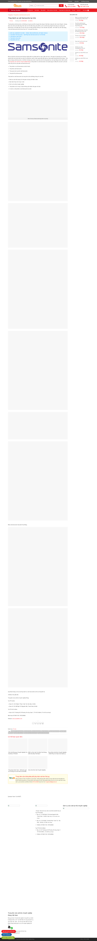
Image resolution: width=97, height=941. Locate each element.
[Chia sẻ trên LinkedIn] (43, 723)
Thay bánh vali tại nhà (15, 38)
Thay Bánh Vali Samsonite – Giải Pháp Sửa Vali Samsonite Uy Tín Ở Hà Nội (27, 34)
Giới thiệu (37, 10)
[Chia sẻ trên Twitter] (35, 723)
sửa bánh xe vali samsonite (17, 731)
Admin (31, 20)
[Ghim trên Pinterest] (40, 723)
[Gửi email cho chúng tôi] (9, 927)
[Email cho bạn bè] (38, 723)
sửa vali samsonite (36, 731)
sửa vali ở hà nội (27, 731)
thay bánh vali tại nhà (18, 732)
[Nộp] (61, 5)
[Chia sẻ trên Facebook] (33, 723)
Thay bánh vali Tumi (14, 39)
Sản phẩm (43, 10)
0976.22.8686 (36, 781)
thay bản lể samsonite (54, 731)
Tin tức (73, 10)
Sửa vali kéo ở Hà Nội (52, 10)
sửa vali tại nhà (45, 731)
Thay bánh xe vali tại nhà (64, 10)
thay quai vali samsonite (43, 732)
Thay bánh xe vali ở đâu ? (16, 36)
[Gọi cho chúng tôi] (12, 928)
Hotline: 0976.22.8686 (8, 937)
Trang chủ (30, 10)
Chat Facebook (6, 934)
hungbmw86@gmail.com (51, 781)
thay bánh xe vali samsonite (30, 732)
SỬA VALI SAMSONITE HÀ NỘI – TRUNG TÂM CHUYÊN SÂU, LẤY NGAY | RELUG (29, 33)
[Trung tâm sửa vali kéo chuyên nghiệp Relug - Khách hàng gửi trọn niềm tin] (17, 5)
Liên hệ (78, 10)
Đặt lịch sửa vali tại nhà (9, 931)
